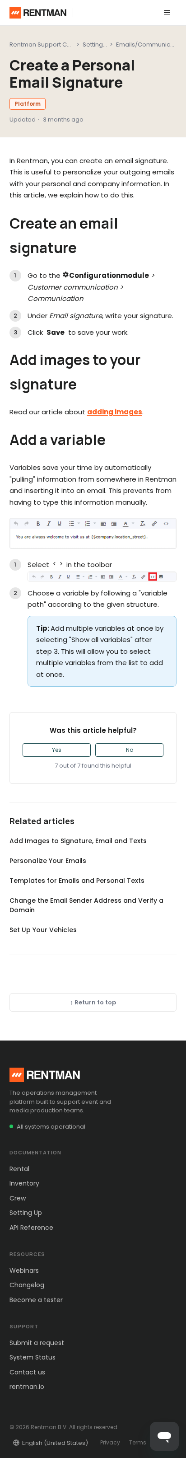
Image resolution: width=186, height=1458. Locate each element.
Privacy (110, 1442)
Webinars (24, 1270)
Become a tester (36, 1299)
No (129, 750)
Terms (137, 1442)
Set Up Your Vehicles (43, 929)
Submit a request (36, 1342)
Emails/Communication (150, 44)
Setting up (97, 44)
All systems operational (51, 1126)
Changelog (26, 1284)
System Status (32, 1357)
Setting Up (25, 1212)
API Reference (31, 1227)
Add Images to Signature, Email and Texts (78, 840)
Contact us (27, 1372)
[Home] (38, 13)
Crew (17, 1198)
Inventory (24, 1183)
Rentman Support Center (46, 44)
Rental (19, 1168)
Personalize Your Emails (47, 860)
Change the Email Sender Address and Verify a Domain (86, 905)
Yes (56, 750)
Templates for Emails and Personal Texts (76, 880)
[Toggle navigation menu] (167, 12)
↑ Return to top (93, 1002)
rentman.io (26, 1386)
